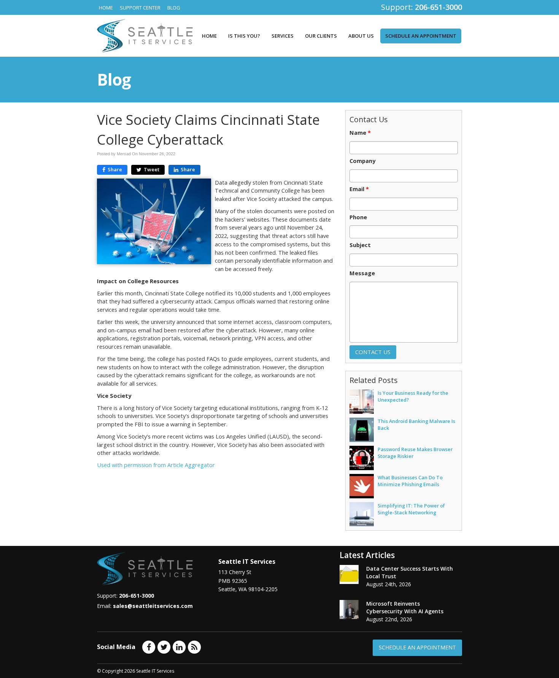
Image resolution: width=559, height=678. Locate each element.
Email (359, 189)
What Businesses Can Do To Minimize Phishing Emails (410, 481)
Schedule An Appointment (417, 647)
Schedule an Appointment (420, 35)
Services (283, 35)
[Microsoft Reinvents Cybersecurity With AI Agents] (349, 609)
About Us (361, 35)
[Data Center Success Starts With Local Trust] (349, 574)
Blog (173, 7)
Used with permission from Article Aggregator (156, 465)
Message (362, 273)
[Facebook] (148, 646)
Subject (360, 245)
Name (360, 132)
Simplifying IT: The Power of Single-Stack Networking (411, 509)
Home (106, 7)
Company (362, 161)
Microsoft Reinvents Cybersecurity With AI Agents (404, 607)
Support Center (140, 7)
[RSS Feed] (194, 646)
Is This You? (244, 35)
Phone (358, 217)
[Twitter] (164, 646)
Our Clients (321, 35)
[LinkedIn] (179, 646)
